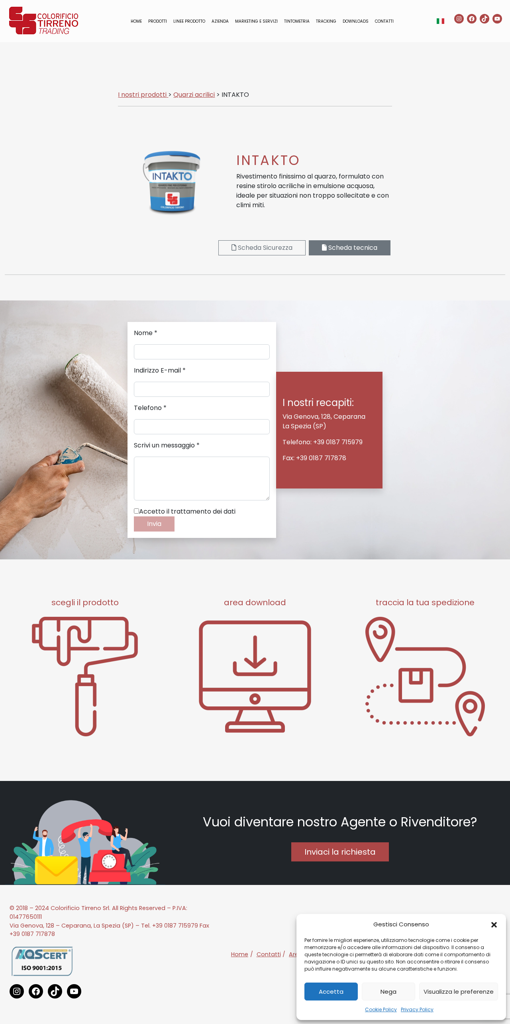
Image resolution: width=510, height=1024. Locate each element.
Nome (145, 332)
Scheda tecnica (352, 247)
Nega (388, 991)
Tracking (326, 21)
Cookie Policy (381, 1009)
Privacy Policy (417, 1009)
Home (136, 21)
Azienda (220, 21)
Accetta (331, 991)
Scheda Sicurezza (264, 247)
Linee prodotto (189, 21)
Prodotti (157, 21)
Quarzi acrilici (194, 94)
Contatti (384, 21)
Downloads (356, 21)
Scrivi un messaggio (167, 445)
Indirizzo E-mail (160, 370)
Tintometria (297, 21)
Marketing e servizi (256, 21)
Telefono (150, 407)
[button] (494, 924)
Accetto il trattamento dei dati (187, 511)
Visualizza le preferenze (459, 991)
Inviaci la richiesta (340, 851)
